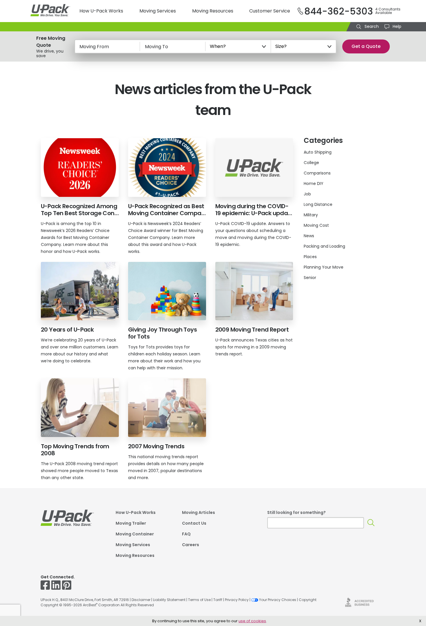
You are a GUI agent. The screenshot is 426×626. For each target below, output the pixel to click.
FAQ (186, 534)
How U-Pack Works (101, 11)
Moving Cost (316, 225)
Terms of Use (199, 599)
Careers (190, 545)
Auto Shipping (318, 152)
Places (310, 257)
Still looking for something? (296, 512)
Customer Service (269, 11)
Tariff (217, 599)
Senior (310, 277)
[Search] (371, 522)
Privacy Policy (237, 599)
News (309, 236)
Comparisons (317, 173)
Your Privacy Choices (277, 599)
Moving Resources (212, 11)
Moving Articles (198, 512)
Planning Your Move (323, 267)
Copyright (307, 599)
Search (371, 26)
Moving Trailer (131, 523)
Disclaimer (141, 599)
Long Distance (318, 204)
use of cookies (252, 621)
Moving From (94, 46)
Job (307, 194)
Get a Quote (366, 46)
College (311, 163)
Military (311, 215)
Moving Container (135, 534)
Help (396, 26)
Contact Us (194, 523)
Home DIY (313, 183)
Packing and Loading (324, 246)
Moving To (156, 46)
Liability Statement (169, 599)
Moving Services (157, 11)
